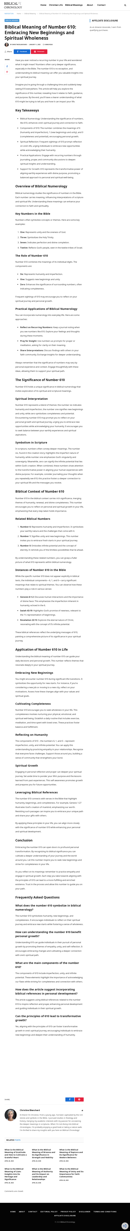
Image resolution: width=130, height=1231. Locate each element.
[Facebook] (7, 66)
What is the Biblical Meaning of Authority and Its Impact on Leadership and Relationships (42, 1173)
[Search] (125, 5)
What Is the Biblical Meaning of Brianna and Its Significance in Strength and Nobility (43, 1153)
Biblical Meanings (74, 5)
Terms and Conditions (105, 1212)
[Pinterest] (7, 72)
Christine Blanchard (19, 44)
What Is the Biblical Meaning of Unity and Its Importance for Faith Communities (71, 1172)
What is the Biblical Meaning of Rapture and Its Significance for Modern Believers (71, 1153)
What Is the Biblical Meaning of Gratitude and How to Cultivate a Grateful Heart (16, 1153)
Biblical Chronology (67, 1222)
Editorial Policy (49, 1212)
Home (43, 5)
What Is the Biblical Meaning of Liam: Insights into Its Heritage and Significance (14, 1173)
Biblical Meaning (30, 14)
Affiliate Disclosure (65, 1216)
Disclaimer (84, 1212)
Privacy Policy (68, 1212)
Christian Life (56, 5)
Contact (101, 5)
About (90, 5)
